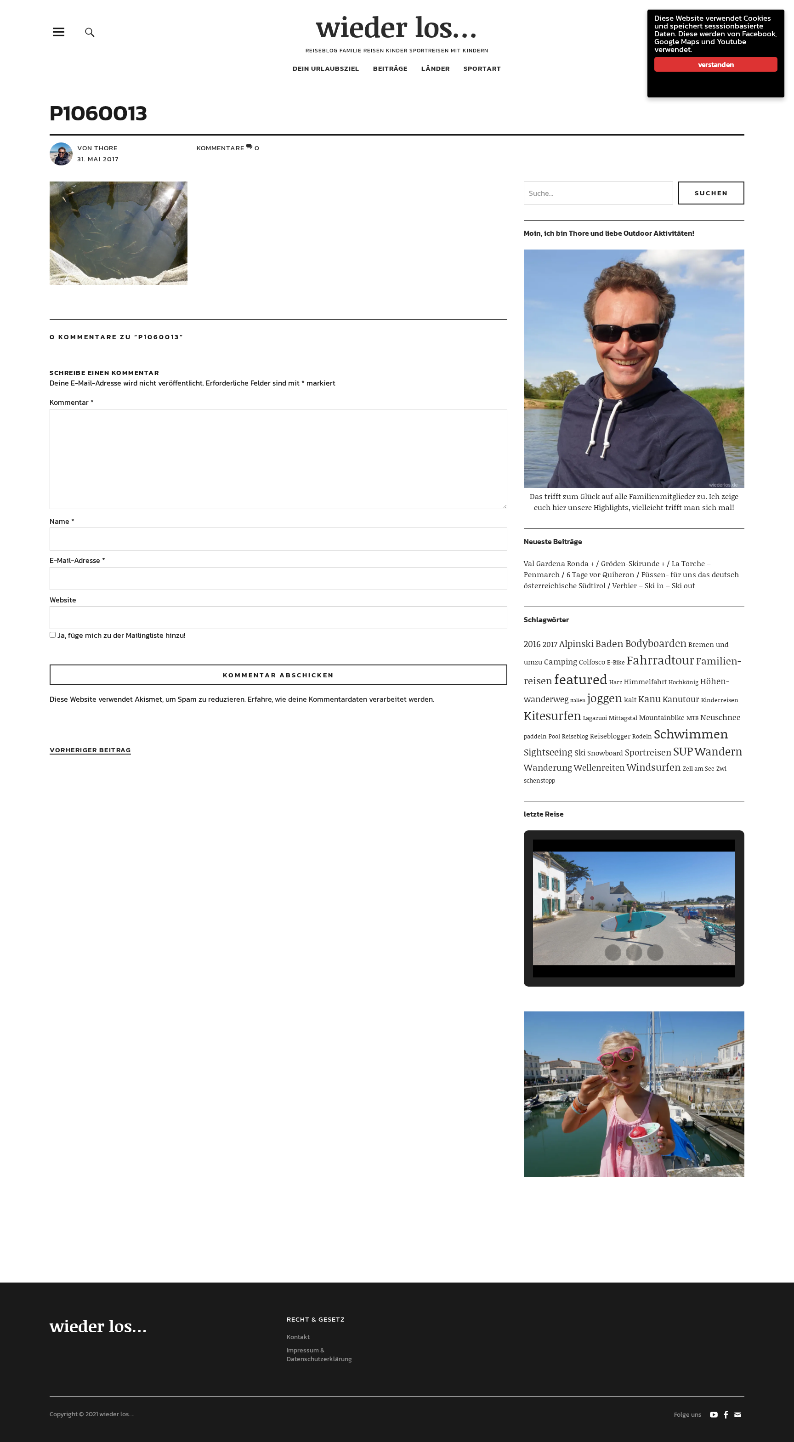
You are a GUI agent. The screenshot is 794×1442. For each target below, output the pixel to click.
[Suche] (90, 31)
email (738, 1414)
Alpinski (576, 643)
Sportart (482, 68)
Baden (610, 643)
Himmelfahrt (645, 681)
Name (62, 521)
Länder (435, 68)
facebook (726, 1414)
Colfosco (592, 662)
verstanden (716, 64)
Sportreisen (648, 752)
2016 (532, 643)
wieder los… (397, 26)
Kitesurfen (552, 715)
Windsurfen (654, 767)
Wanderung (548, 767)
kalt (630, 699)
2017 (550, 643)
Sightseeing (548, 751)
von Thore (97, 147)
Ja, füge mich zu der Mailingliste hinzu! (120, 635)
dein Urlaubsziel (326, 68)
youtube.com (714, 1414)
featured (580, 679)
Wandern (719, 751)
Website (63, 599)
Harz (615, 682)
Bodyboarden (655, 643)
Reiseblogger (610, 736)
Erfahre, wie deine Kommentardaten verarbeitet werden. (341, 698)
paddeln (535, 736)
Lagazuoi (595, 718)
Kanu (649, 698)
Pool (554, 736)
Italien (577, 700)
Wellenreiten (599, 767)
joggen (604, 698)
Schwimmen (691, 733)
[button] (613, 952)
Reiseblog (575, 736)
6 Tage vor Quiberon (601, 574)
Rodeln (642, 736)
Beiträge (390, 68)
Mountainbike (662, 717)
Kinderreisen (719, 700)
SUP (683, 751)
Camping (560, 661)
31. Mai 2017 (98, 158)
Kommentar (72, 402)
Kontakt (298, 1337)
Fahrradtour (660, 660)
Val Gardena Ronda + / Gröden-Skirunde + (594, 563)
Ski (579, 752)
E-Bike (616, 662)
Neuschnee (720, 716)
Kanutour (681, 699)
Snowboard (605, 753)
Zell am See (699, 768)
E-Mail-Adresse (77, 560)
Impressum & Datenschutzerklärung (319, 1354)
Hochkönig (683, 682)
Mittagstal (623, 718)
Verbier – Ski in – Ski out (654, 585)
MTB (692, 718)
